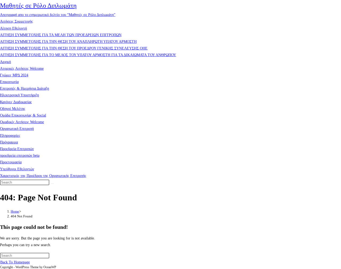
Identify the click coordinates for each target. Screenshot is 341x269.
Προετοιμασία (11, 162)
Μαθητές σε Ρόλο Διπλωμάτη (38, 5)
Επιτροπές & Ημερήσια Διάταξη (24, 88)
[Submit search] (52, 183)
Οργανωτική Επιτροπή (17, 129)
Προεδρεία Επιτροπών (17, 149)
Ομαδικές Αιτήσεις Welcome (22, 122)
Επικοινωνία (9, 82)
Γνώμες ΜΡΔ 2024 (14, 75)
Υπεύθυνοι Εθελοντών (17, 169)
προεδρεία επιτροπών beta (19, 156)
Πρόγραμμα (9, 142)
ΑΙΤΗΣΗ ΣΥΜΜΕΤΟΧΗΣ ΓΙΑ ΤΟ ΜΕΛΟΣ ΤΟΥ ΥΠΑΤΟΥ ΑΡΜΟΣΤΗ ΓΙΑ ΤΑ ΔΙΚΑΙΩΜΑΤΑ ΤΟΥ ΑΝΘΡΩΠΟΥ (88, 55)
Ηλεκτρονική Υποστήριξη (19, 95)
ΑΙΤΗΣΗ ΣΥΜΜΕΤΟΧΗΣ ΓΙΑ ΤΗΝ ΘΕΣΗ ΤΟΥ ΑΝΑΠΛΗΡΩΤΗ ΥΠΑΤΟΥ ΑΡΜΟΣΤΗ (68, 42)
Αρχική (5, 62)
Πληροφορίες (10, 136)
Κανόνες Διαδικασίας (16, 102)
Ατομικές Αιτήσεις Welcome (22, 69)
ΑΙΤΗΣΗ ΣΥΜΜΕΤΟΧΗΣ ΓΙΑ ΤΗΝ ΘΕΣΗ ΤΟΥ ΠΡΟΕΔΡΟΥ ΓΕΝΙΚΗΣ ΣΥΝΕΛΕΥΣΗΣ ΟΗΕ (74, 48)
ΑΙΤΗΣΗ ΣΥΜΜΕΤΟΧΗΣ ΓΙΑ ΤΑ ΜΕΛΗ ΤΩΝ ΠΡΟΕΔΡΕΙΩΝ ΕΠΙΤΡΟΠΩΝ (60, 35)
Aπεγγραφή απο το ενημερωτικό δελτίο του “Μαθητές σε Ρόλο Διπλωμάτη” (57, 15)
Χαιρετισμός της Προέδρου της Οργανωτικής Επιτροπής (43, 176)
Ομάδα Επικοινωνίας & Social (23, 115)
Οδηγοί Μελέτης (12, 109)
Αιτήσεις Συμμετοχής (16, 21)
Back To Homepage (15, 262)
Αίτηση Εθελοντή (13, 28)
